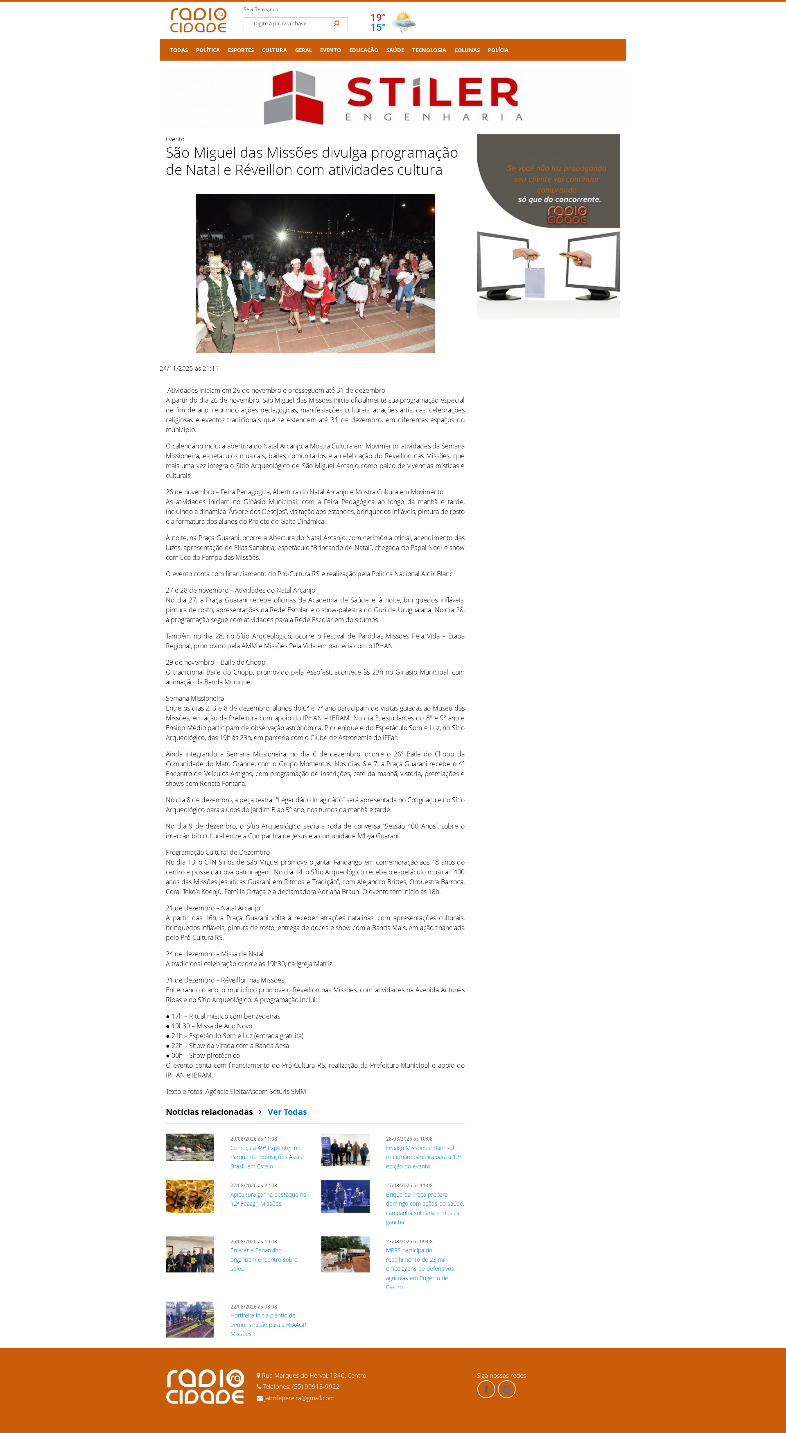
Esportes (241, 50)
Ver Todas (287, 1111)
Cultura (274, 50)
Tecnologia (429, 50)
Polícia (498, 50)
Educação (363, 50)
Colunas (467, 50)
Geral (303, 50)
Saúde (395, 50)
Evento (330, 50)
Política (208, 50)
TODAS (179, 50)
